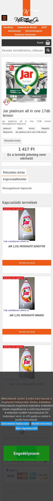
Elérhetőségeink (33, 30)
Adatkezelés (14, 30)
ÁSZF (44, 27)
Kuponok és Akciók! (27, 27)
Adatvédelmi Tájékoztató (15, 423)
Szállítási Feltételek (25, 34)
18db (20, 128)
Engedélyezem (26, 453)
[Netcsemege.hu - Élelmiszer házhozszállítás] (26, 24)
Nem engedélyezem (26, 428)
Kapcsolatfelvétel (14, 179)
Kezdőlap (8, 27)
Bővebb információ (42, 423)
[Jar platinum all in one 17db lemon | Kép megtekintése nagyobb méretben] (26, 106)
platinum (7, 128)
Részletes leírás (12, 140)
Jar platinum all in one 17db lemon (31, 132)
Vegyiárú (45, 128)
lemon (32, 128)
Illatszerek (7, 132)
